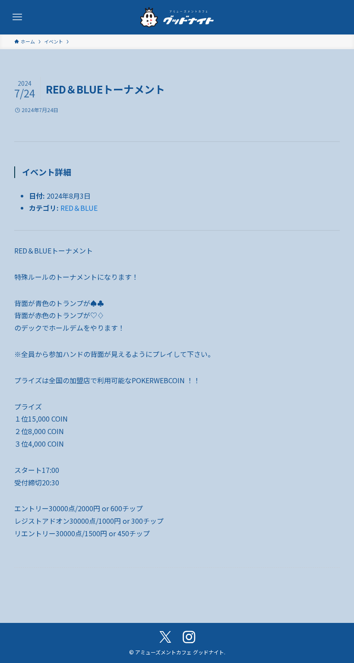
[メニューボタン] (17, 17)
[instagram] (188, 637)
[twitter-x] (165, 637)
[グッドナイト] (177, 17)
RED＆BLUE (79, 208)
